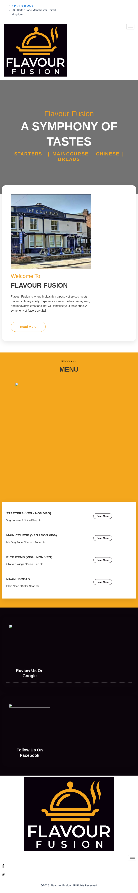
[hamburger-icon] (130, 26)
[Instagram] (69, 874)
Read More (28, 327)
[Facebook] (69, 866)
